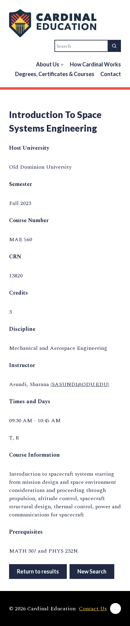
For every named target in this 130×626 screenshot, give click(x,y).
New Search (91, 571)
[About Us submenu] (62, 64)
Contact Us (93, 609)
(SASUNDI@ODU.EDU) (79, 384)
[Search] (114, 46)
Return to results (38, 571)
